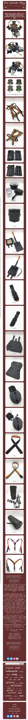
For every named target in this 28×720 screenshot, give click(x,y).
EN (13, 713)
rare (21, 695)
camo (10, 679)
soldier (22, 677)
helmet (9, 696)
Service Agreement (15, 711)
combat (9, 688)
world (22, 668)
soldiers (16, 677)
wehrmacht (11, 671)
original (9, 667)
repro (20, 690)
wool (16, 690)
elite (19, 698)
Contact (14, 706)
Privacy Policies (14, 709)
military (16, 685)
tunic (13, 688)
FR (16, 713)
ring (16, 698)
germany (10, 690)
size (6, 677)
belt (19, 679)
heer (8, 674)
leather (12, 693)
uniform (20, 675)
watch (17, 688)
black (15, 679)
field (20, 693)
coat (8, 686)
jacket (21, 683)
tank (17, 683)
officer (11, 698)
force (11, 677)
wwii (17, 667)
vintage (21, 671)
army (14, 674)
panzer (21, 688)
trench (15, 696)
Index (14, 704)
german (10, 682)
